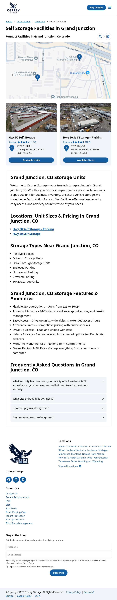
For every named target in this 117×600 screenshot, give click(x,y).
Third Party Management (19, 523)
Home (9, 21)
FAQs (8, 501)
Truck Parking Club (16, 512)
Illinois (61, 450)
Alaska (61, 446)
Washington (84, 461)
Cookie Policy (24, 595)
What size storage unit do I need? (33, 398)
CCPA (37, 595)
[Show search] (100, 36)
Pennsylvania (100, 457)
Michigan (103, 450)
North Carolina (78, 457)
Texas (74, 461)
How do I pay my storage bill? (31, 408)
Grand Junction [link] (58, 21)
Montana (76, 453)
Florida (107, 446)
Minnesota (64, 453)
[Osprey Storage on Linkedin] (23, 480)
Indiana (71, 450)
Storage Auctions (15, 519)
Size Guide (11, 508)
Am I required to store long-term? (33, 417)
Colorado (40, 21)
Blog (8, 504)
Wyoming (97, 461)
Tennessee (64, 461)
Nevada (86, 453)
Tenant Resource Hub (17, 497)
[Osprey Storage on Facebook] (9, 480)
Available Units (31, 160)
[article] (31, 134)
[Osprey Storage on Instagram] (16, 480)
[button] (58, 70)
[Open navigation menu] (109, 7)
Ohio (89, 457)
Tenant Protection (15, 515)
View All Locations (69, 466)
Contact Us (12, 493)
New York (63, 457)
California (72, 446)
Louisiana (92, 450)
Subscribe (58, 572)
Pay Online (96, 7)
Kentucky (81, 450)
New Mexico (98, 453)
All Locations (23, 21)
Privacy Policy (28, 563)
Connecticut (95, 446)
